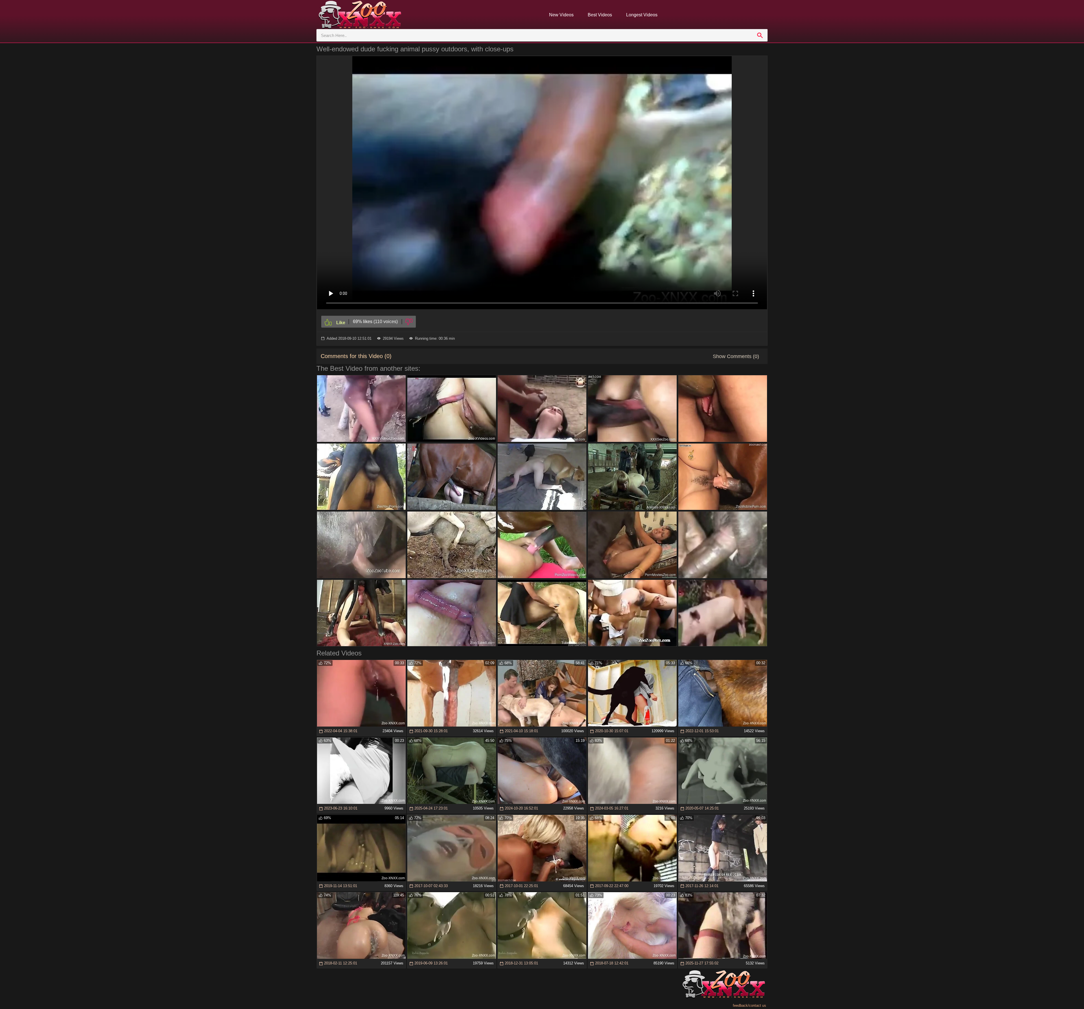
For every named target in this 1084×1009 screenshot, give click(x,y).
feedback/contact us (749, 1005)
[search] (760, 35)
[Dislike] (409, 322)
